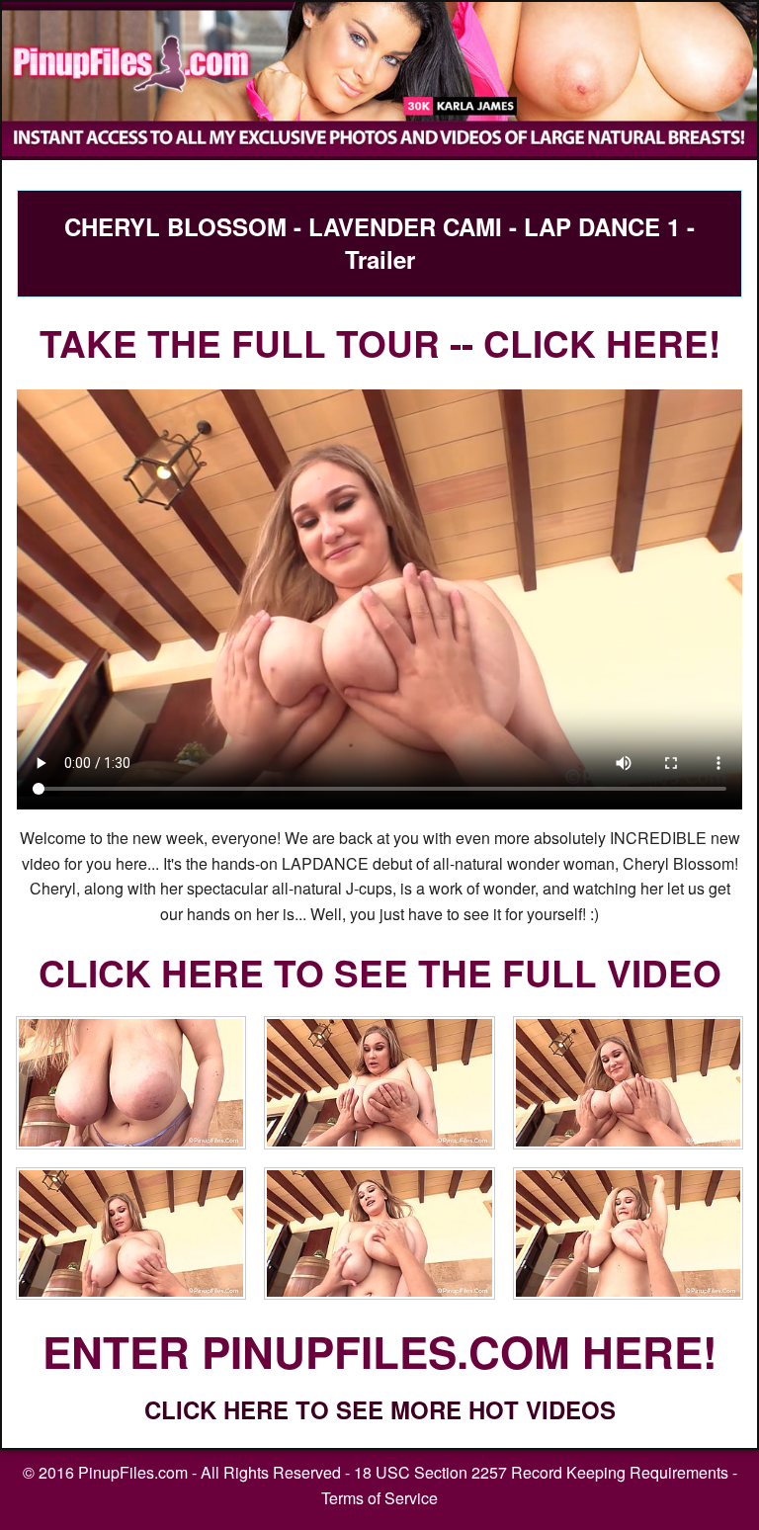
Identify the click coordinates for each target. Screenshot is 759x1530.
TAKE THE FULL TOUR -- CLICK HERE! (380, 342)
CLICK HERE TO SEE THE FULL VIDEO (380, 972)
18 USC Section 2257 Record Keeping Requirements (541, 1472)
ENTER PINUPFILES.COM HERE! (379, 1351)
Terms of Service (379, 1498)
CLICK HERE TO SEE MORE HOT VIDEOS (380, 1409)
